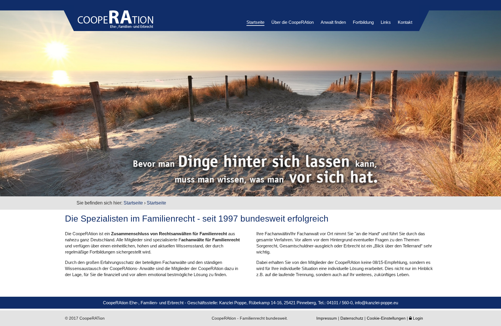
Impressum (326, 318)
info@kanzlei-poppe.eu (376, 302)
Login (416, 318)
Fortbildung (363, 22)
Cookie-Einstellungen (386, 318)
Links (386, 22)
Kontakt (405, 22)
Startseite (255, 22)
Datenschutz (351, 318)
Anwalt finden (333, 22)
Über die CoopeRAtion (292, 22)
